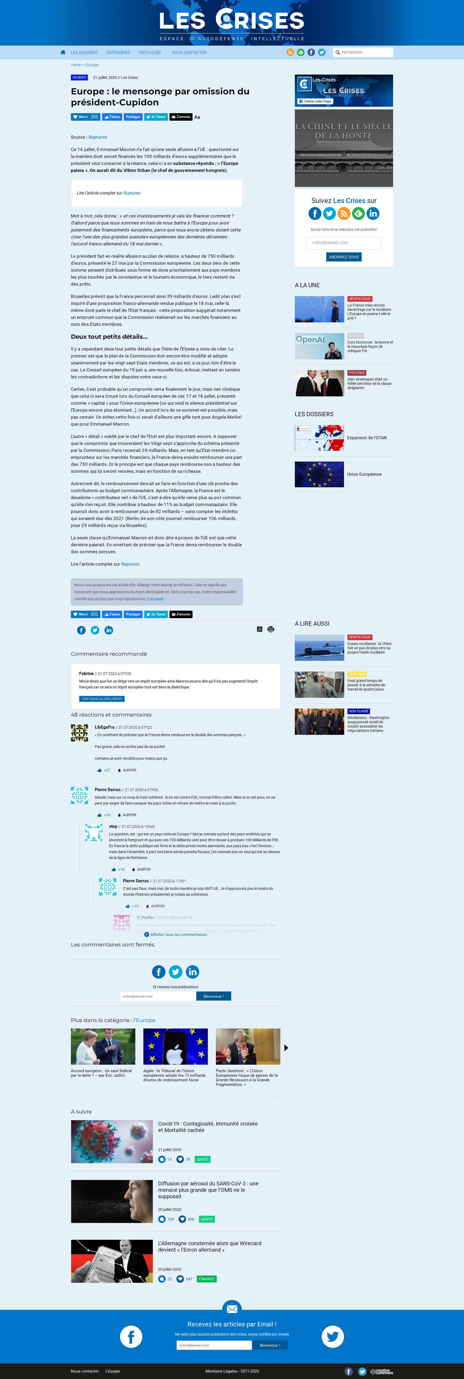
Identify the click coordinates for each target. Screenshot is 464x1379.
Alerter (129, 770)
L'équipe (113, 1371)
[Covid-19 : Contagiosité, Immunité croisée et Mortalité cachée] (112, 1141)
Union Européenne (364, 474)
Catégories (118, 52)
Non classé (358, 711)
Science (355, 336)
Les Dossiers (84, 52)
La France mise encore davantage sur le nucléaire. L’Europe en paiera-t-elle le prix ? (369, 311)
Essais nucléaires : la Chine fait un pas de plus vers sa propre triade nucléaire (369, 647)
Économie (357, 674)
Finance (207, 1279)
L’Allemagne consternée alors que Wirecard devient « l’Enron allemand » (209, 1246)
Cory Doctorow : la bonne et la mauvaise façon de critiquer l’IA (370, 346)
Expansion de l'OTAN (367, 437)
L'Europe (92, 65)
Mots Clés (150, 52)
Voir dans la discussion (102, 699)
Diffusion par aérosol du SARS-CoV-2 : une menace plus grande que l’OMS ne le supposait (208, 1190)
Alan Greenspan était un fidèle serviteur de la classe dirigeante (369, 383)
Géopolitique (360, 299)
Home (76, 65)
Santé (202, 1159)
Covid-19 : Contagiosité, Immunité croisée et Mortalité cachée (208, 1126)
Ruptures (98, 137)
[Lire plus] (155, 599)
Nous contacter (85, 1371)
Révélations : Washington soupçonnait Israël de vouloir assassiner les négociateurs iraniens (368, 724)
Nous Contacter (189, 52)
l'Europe (79, 77)
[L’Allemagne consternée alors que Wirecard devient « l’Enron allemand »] (112, 1261)
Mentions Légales (221, 1371)
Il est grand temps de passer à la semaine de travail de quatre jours (366, 685)
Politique (357, 373)
